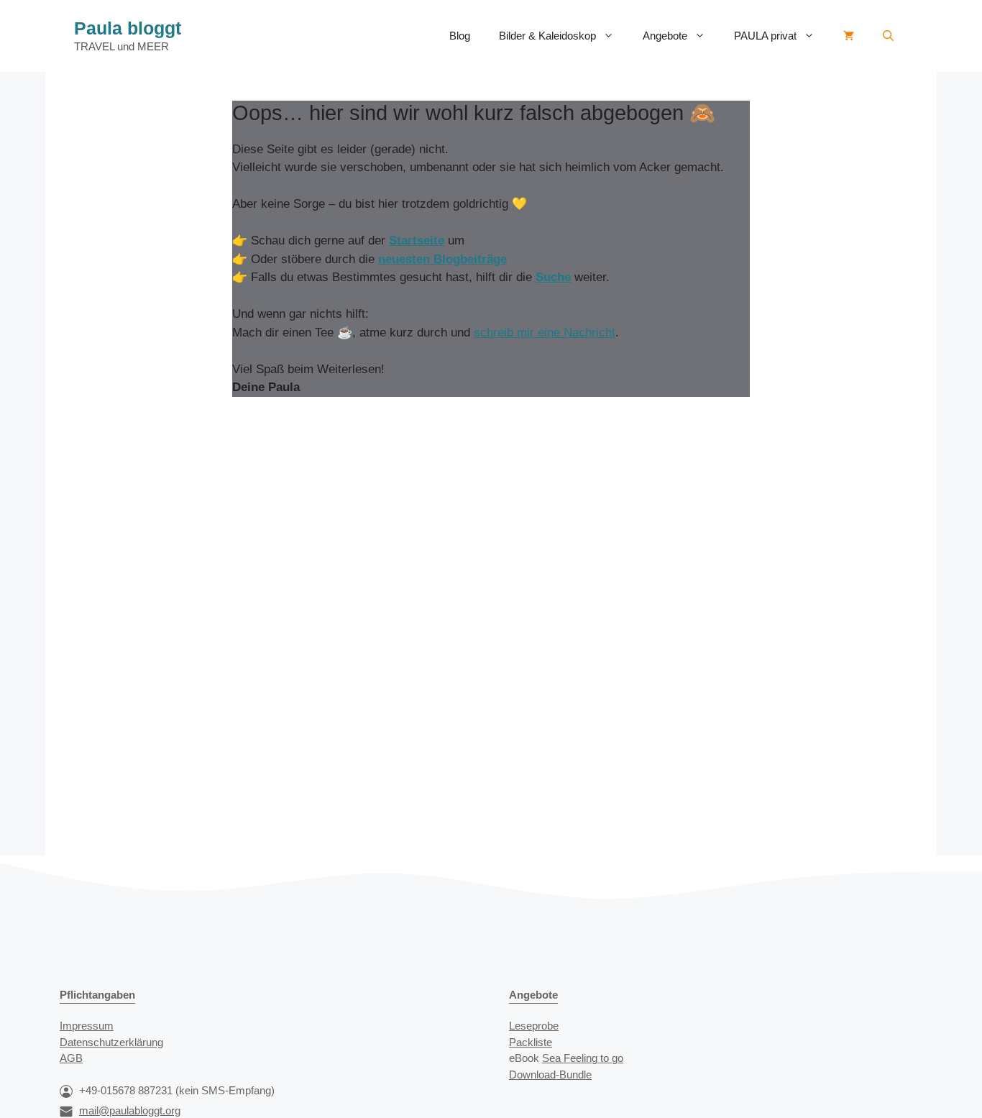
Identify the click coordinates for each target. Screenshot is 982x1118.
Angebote (665, 35)
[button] (888, 36)
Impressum (87, 1026)
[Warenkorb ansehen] (848, 36)
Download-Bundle (550, 1074)
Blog (459, 35)
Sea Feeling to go (582, 1058)
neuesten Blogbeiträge (442, 259)
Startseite (416, 240)
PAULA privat (765, 35)
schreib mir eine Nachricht (544, 332)
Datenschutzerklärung (111, 1042)
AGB (71, 1058)
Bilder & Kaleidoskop (547, 35)
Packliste (530, 1042)
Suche (553, 277)
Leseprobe (534, 1026)
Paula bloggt (127, 28)
